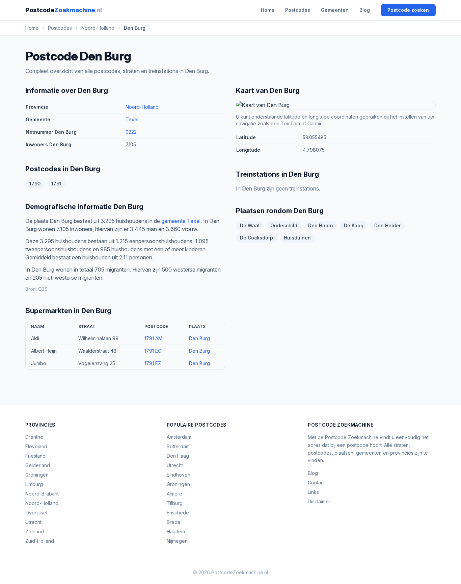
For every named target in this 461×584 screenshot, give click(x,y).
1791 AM (153, 338)
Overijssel (36, 512)
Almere (174, 494)
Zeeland (34, 531)
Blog (364, 10)
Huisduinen (297, 237)
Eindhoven (178, 475)
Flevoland (36, 446)
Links (313, 492)
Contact (316, 482)
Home (267, 10)
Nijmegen (177, 541)
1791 (56, 183)
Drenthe (34, 437)
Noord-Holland (142, 107)
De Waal (250, 225)
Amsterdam (179, 437)
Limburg (34, 484)
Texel (132, 119)
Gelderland (37, 465)
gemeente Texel (180, 221)
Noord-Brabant (42, 494)
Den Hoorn (320, 225)
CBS (43, 289)
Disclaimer (319, 501)
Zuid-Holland (39, 541)
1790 (34, 183)
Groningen (37, 475)
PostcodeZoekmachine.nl (239, 572)
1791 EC (152, 351)
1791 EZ (152, 363)
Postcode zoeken (408, 10)
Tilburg (175, 503)
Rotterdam (178, 446)
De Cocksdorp (256, 237)
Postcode (63, 10)
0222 (131, 132)
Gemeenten (335, 10)
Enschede (178, 512)
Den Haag (178, 456)
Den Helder (387, 225)
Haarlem (176, 531)
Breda (173, 522)
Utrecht (33, 522)
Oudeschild (283, 225)
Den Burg (199, 338)
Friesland (35, 456)
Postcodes (297, 10)
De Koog (353, 225)
